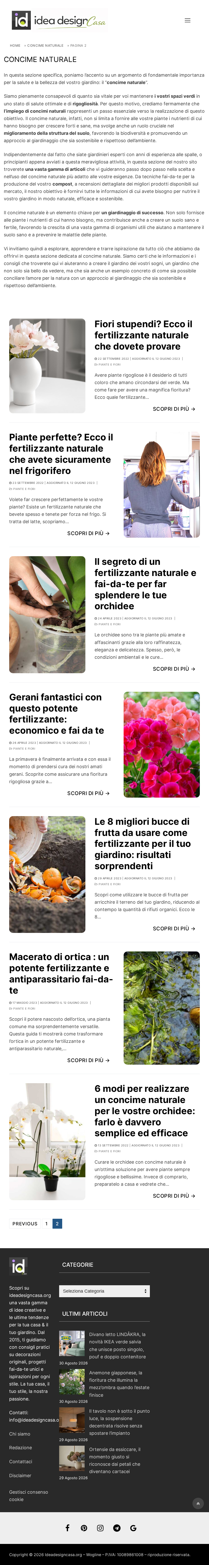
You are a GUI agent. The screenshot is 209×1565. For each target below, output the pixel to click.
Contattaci (20, 1461)
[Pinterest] (84, 1528)
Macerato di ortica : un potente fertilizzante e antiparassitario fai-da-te (61, 973)
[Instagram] (100, 1528)
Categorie (69, 1281)
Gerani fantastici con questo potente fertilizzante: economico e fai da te (56, 714)
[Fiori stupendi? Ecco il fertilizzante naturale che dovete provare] (47, 366)
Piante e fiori (109, 364)
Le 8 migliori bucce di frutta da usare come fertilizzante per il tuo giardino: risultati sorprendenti (143, 843)
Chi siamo (19, 1434)
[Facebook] (67, 1528)
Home (15, 45)
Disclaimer (20, 1475)
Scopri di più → (174, 409)
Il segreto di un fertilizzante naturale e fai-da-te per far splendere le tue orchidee (146, 584)
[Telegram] (116, 1528)
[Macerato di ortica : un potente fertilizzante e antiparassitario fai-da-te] (162, 1008)
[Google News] (133, 1528)
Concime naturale (45, 45)
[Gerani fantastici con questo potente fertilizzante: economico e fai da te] (162, 745)
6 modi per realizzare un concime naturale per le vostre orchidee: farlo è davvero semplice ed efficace (145, 1111)
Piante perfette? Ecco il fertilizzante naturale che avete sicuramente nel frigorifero (61, 454)
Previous (24, 1223)
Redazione (20, 1447)
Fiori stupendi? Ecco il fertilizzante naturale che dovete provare (143, 335)
